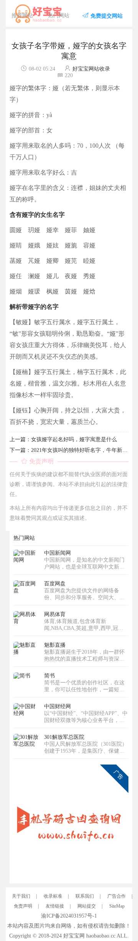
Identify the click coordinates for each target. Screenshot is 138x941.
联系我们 (85, 896)
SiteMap (117, 906)
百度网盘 (55, 584)
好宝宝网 (74, 936)
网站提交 (86, 906)
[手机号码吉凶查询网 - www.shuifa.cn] (70, 821)
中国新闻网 (57, 553)
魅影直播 (55, 645)
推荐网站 (22, 15)
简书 (49, 676)
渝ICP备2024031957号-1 (69, 916)
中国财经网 (57, 706)
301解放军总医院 (64, 737)
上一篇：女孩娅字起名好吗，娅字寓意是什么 (63, 439)
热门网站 (58, 15)
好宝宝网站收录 (91, 69)
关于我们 (21, 896)
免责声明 (23, 906)
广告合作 (116, 896)
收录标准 (53, 896)
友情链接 (55, 906)
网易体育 (55, 614)
